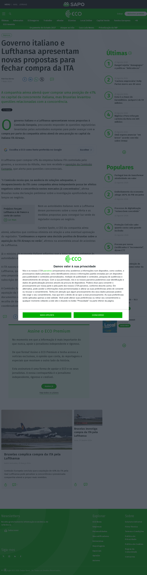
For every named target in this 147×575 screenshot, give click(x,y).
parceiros (47, 271)
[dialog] (73, 287)
